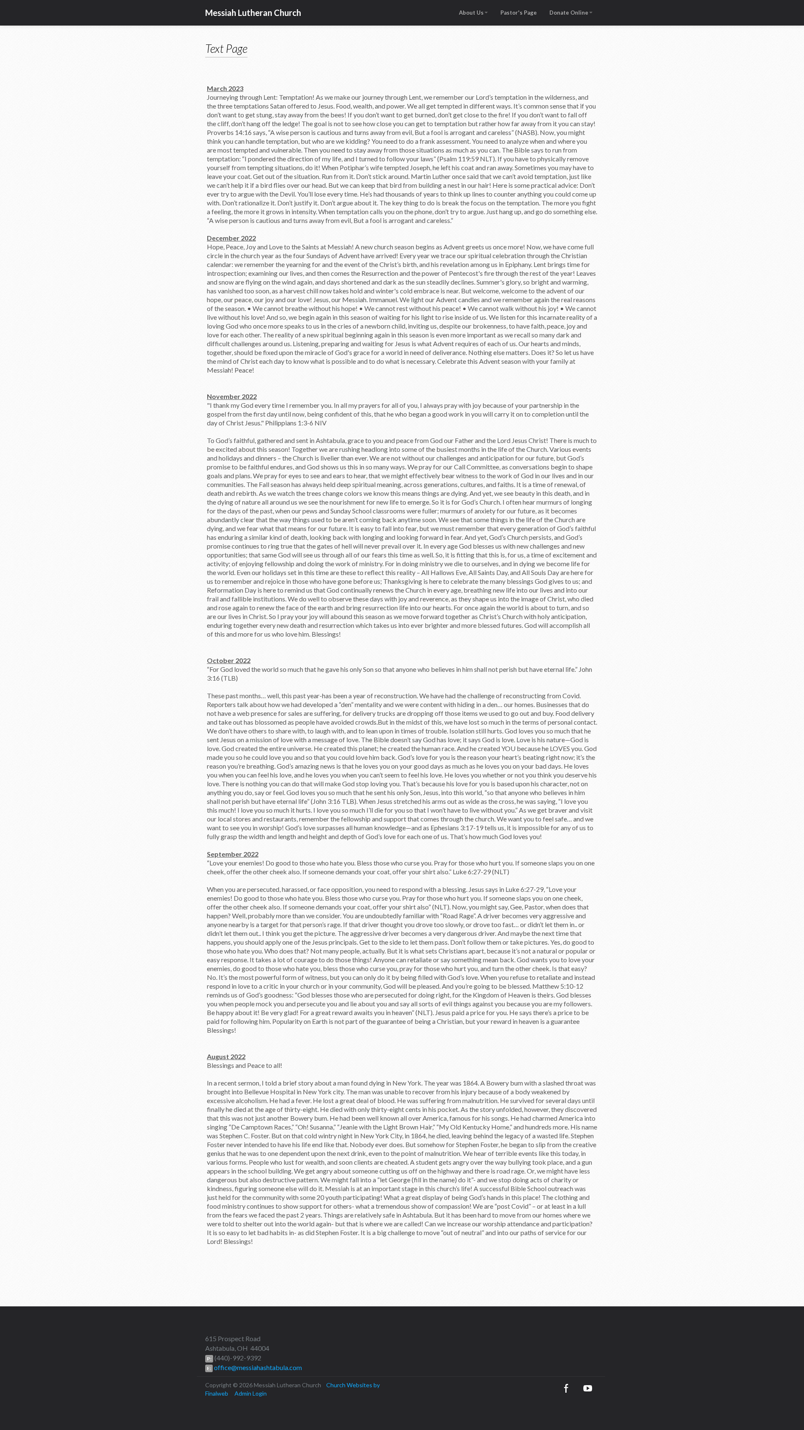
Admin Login (250, 1393)
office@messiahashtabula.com (257, 1367)
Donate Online (568, 12)
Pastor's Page (518, 12)
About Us (471, 12)
